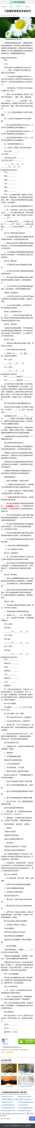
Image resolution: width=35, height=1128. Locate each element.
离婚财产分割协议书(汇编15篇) (15, 1113)
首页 (10, 6)
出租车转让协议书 (7, 1096)
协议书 (27, 6)
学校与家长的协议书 (8, 1105)
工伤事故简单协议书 (8, 1108)
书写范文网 (15, 1125)
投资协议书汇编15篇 (24, 1096)
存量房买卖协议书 (7, 1102)
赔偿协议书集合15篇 (8, 1110)
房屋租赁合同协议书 (24, 1110)
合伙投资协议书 (23, 1105)
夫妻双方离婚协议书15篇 (9, 1099)
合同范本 (19, 6)
